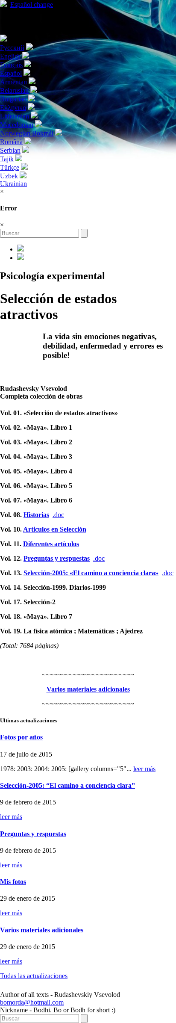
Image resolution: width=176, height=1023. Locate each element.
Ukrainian (13, 183)
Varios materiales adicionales (41, 930)
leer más (144, 768)
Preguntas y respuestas (56, 558)
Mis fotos (13, 881)
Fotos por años (21, 737)
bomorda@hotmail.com (32, 1002)
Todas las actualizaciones (33, 975)
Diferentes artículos (51, 543)
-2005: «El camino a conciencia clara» (90, 573)
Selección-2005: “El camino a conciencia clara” (67, 785)
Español (31, 4)
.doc (58, 514)
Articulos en (54, 529)
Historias (36, 514)
